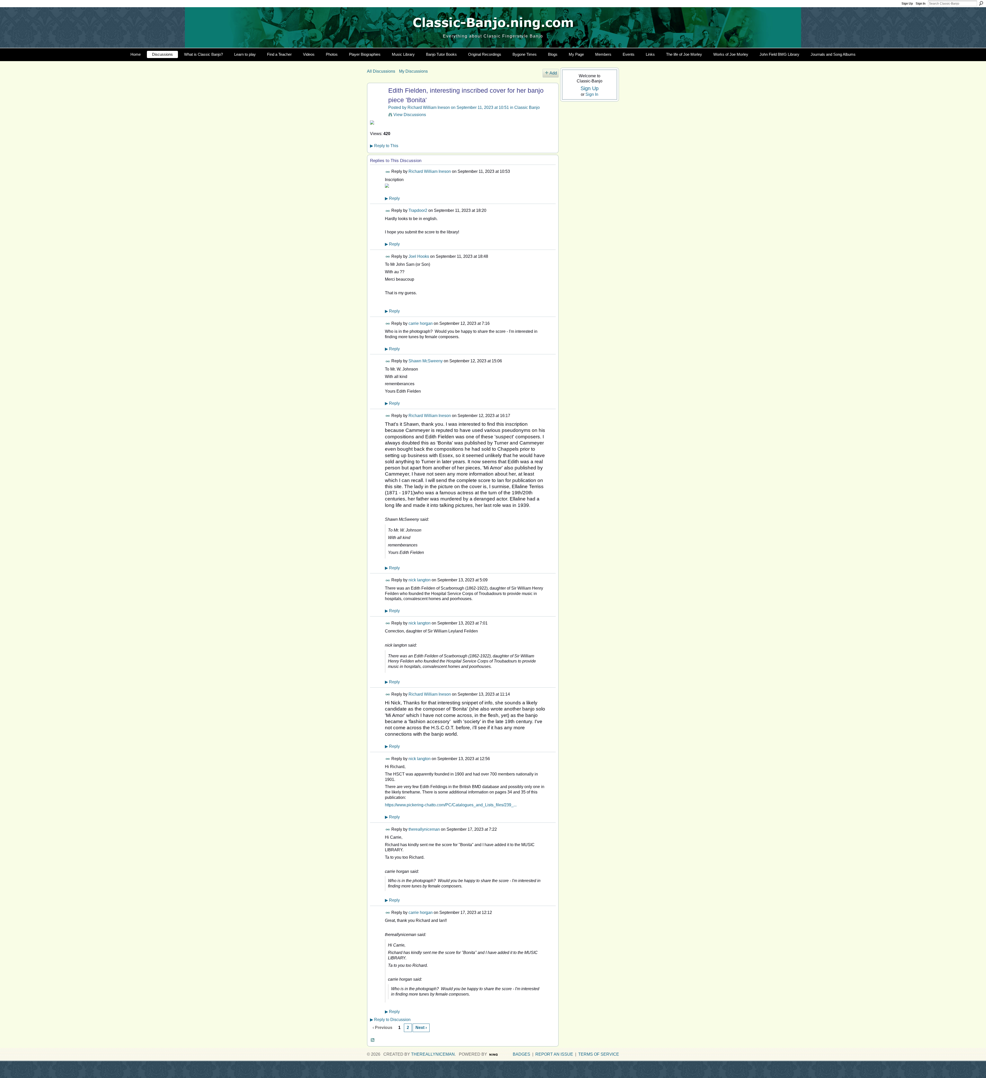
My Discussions (413, 71)
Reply (392, 198)
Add (553, 73)
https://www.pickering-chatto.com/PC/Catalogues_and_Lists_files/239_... (451, 805)
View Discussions (409, 114)
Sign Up (907, 3)
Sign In (920, 3)
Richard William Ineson (428, 107)
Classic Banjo (527, 107)
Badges (521, 1054)
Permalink (387, 171)
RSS (373, 1040)
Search (981, 3)
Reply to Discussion (390, 1019)
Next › (421, 1027)
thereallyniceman (424, 829)
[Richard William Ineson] (377, 100)
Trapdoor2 (418, 210)
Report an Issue (554, 1054)
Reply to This (384, 146)
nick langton (420, 580)
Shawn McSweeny (426, 361)
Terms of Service (598, 1054)
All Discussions (381, 71)
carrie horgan (421, 323)
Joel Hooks (419, 256)
